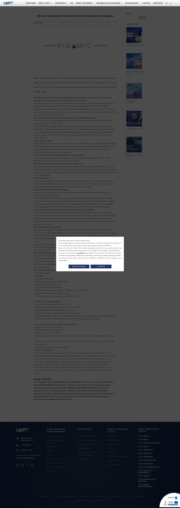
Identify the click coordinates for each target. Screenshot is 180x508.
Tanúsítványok (60, 3)
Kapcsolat (146, 3)
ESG (72, 3)
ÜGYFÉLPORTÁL (158, 3)
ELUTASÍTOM (101, 266)
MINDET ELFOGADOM (79, 266)
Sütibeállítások (81, 253)
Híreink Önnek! (31, 3)
